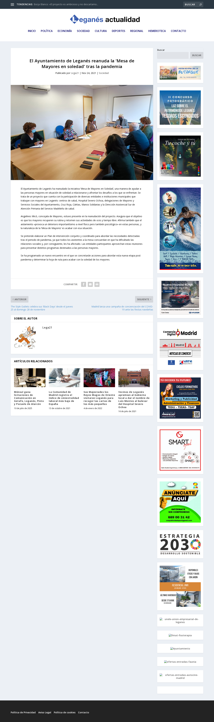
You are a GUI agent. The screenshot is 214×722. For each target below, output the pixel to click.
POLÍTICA (47, 31)
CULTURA (101, 31)
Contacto (83, 712)
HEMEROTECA (157, 31)
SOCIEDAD (83, 31)
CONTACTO (178, 31)
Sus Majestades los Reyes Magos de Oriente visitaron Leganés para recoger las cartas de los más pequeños (99, 398)
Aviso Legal (45, 712)
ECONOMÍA (65, 31)
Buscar (161, 49)
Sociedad (104, 73)
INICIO (32, 31)
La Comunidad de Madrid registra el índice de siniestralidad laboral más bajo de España (64, 398)
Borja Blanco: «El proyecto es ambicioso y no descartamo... (66, 4)
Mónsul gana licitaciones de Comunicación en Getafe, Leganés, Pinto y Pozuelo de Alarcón (29, 398)
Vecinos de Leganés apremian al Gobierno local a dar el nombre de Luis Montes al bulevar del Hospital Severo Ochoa (133, 399)
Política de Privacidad (23, 712)
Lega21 (75, 73)
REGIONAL (136, 31)
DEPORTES (118, 31)
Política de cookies (64, 712)
